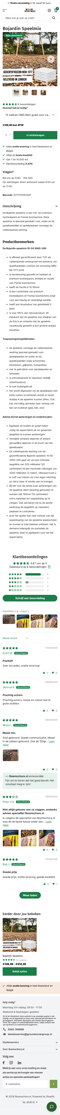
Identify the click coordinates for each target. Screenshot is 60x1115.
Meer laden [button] (30, 895)
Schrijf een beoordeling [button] (30, 598)
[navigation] (16, 92)
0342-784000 (16, 1029)
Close (30, 1042)
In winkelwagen (35, 135)
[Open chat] (52, 1107)
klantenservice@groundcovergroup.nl (30, 1034)
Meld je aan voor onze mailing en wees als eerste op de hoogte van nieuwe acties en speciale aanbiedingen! (24, 1072)
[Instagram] (11, 1062)
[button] (10, 104)
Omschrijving (12, 206)
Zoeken (53, 18)
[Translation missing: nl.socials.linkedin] (19, 1062)
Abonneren (53, 1084)
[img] (10, 648)
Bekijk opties (19, 971)
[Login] (49, 10)
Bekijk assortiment (4, 10)
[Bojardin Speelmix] (20, 935)
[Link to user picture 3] (47, 838)
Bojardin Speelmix (13, 955)
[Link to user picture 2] (29, 838)
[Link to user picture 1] (11, 757)
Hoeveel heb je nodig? (15, 107)
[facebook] (3, 1062)
